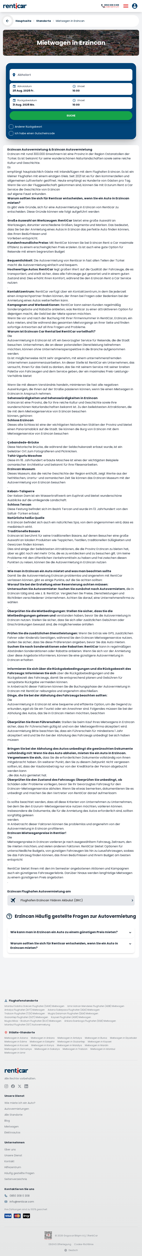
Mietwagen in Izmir (14, 1052)
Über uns (10, 1149)
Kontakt (9, 1161)
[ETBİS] (48, 1235)
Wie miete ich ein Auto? (19, 1103)
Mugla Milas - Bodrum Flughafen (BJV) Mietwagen (32, 1020)
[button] (134, 5)
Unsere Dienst (13, 1155)
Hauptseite (23, 21)
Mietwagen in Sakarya (47, 1049)
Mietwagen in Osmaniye (18, 1049)
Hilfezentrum (12, 1167)
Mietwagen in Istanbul (102, 1049)
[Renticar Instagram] (6, 1086)
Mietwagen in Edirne (15, 1041)
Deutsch (73, 1250)
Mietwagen (11, 1126)
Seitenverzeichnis (15, 1179)
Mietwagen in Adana (16, 1037)
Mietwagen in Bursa (96, 1037)
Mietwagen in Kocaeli (16, 1045)
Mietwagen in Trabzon (75, 1049)
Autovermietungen (16, 1108)
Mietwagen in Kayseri (99, 1041)
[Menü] (125, 5)
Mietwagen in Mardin (96, 1045)
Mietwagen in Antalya (70, 1037)
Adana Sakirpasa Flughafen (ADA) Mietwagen (74, 1009)
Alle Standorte (13, 1114)
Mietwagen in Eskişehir (42, 1041)
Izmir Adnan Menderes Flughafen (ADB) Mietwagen (95, 1006)
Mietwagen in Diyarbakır (123, 1037)
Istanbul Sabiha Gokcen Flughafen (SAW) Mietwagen (34, 1006)
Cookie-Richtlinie (83, 1244)
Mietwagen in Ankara (43, 1037)
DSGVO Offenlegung (60, 1244)
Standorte (43, 21)
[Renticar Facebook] (13, 1086)
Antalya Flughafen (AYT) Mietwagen (24, 1009)
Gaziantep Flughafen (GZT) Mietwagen (26, 1017)
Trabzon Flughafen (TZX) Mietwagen (24, 1013)
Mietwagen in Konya (42, 1045)
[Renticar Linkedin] (26, 1086)
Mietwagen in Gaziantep (71, 1041)
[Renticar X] (19, 1086)
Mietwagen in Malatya (69, 1045)
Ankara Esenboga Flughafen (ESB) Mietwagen (90, 1020)
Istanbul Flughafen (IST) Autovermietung (27, 1024)
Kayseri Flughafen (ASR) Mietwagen (71, 1017)
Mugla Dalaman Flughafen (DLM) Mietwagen (73, 1013)
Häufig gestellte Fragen (19, 1173)
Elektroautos (12, 1132)
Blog (7, 1120)
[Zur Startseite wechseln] (15, 6)
